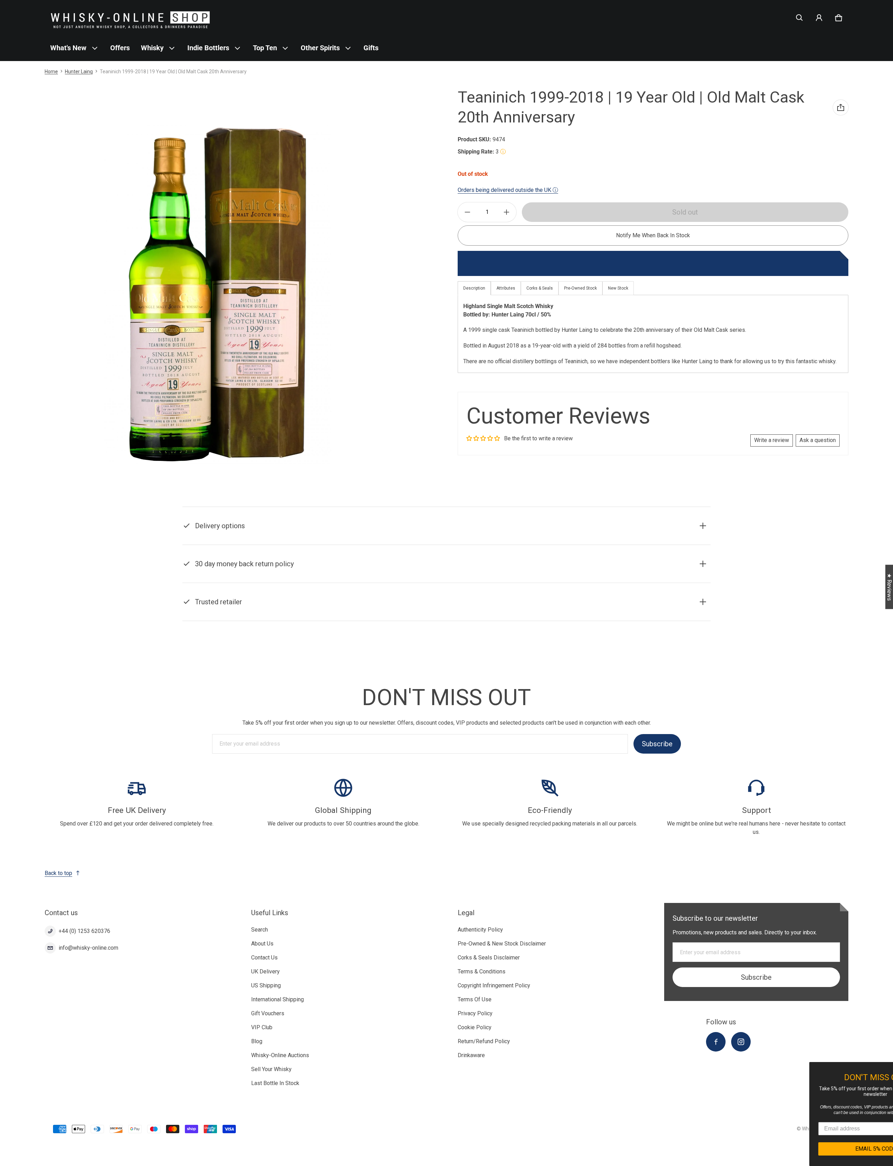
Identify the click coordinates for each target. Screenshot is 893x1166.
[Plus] (506, 212)
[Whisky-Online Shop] (130, 18)
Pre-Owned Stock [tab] (580, 288)
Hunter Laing (79, 71)
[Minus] (467, 212)
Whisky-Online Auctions (280, 1055)
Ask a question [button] (818, 440)
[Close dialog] (886, 1068)
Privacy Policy (475, 1013)
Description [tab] (474, 288)
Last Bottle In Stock (275, 1083)
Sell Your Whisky (271, 1069)
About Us (262, 943)
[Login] (819, 18)
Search (259, 929)
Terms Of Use (474, 999)
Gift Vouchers (267, 1013)
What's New (68, 48)
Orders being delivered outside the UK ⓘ (508, 190)
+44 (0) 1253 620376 (84, 931)
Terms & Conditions (481, 971)
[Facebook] (716, 1042)
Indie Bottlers (208, 48)
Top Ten (265, 48)
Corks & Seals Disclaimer (489, 957)
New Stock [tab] (618, 288)
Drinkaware (471, 1055)
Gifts (370, 48)
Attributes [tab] (505, 288)
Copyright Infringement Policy (494, 985)
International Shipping (277, 999)
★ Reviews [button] (889, 587)
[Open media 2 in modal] (218, 294)
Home (51, 71)
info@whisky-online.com (88, 947)
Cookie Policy (474, 1027)
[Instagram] (741, 1042)
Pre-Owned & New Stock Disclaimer (502, 943)
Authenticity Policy (480, 929)
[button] (799, 18)
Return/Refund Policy (484, 1041)
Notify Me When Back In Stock (653, 235)
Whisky (152, 48)
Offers (120, 48)
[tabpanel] (653, 334)
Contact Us (264, 957)
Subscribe (657, 744)
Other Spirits (320, 48)
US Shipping (266, 985)
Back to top (58, 873)
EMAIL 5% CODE (826, 1148)
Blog (256, 1041)
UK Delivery (265, 971)
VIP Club (261, 1027)
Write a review (771, 440)
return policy (536, 572)
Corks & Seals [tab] (539, 288)
